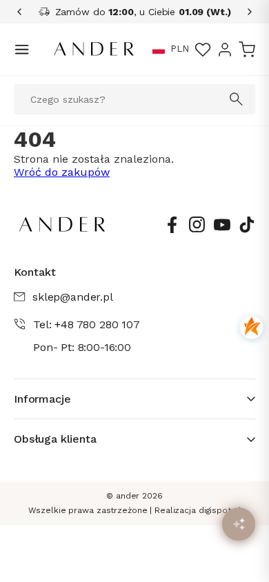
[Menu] (22, 49)
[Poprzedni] (24, 11)
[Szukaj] (236, 99)
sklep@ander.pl (72, 296)
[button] (158, 49)
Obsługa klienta (55, 438)
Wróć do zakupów (62, 172)
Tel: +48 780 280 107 (86, 324)
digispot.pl (220, 510)
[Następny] (245, 11)
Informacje (42, 398)
